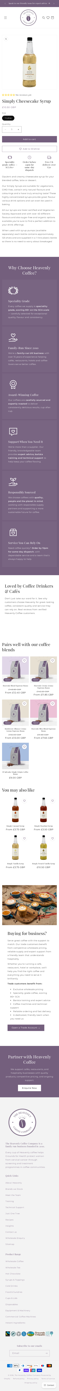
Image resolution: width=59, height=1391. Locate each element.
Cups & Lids (11, 1298)
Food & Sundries (13, 1292)
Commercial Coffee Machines (20, 1316)
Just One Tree (12, 1213)
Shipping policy (30, 1383)
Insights (9, 1226)
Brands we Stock (14, 1189)
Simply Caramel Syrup (15, 826)
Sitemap (9, 1244)
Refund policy (19, 1379)
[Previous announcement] (5, 4)
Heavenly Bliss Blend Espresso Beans (43, 730)
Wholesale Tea (12, 1267)
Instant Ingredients (15, 1323)
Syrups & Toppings (15, 1280)
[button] (5, 18)
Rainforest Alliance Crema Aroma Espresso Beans (15, 730)
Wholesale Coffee (14, 1261)
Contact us (11, 1232)
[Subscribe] (46, 1353)
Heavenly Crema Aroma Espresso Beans (43, 687)
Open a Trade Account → (26, 1027)
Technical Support (14, 1207)
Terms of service (48, 1379)
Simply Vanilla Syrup (15, 864)
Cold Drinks (11, 1286)
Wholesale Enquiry (15, 1238)
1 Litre (8, 118)
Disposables (11, 1304)
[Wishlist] (48, 18)
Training (9, 1201)
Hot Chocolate (12, 1273)
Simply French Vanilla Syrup (43, 864)
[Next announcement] (54, 4)
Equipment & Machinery (17, 1310)
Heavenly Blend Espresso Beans (15, 686)
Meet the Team (13, 1195)
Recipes (9, 1220)
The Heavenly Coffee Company (28, 1375)
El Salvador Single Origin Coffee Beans (15, 773)
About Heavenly (13, 1183)
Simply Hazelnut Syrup (43, 826)
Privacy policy (33, 1379)
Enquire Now (29, 1088)
